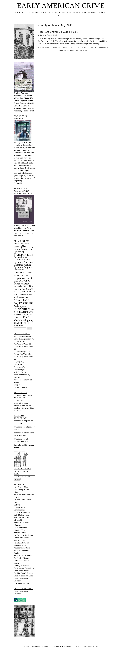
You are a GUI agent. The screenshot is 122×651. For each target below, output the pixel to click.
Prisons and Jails (23, 304)
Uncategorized (19, 387)
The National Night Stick (23, 576)
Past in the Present (20, 545)
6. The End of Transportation (23, 356)
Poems (16, 377)
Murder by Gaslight (21, 538)
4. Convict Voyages (20, 351)
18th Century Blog (21, 487)
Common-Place (19, 510)
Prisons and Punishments (23, 380)
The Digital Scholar (21, 566)
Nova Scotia (22, 295)
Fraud (21, 275)
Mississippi (17, 286)
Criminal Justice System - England (23, 266)
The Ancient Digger (21, 558)
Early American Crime (61, 5)
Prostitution (23, 306)
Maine (80, 47)
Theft (26, 317)
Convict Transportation (23, 253)
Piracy (16, 303)
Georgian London (20, 528)
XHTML (89, 646)
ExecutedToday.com (21, 517)
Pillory (94, 47)
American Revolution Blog (24, 495)
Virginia (18, 320)
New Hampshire (28, 289)
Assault (27, 244)
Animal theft (19, 243)
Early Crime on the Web (23, 405)
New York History (21, 540)
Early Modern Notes (21, 515)
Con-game (17, 249)
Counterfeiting (20, 257)
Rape (32, 309)
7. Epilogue (18, 362)
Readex (16, 553)
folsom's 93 (18, 520)
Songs (16, 385)
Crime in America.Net (22, 512)
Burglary (27, 246)
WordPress (43, 646)
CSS (96, 646)
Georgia (26, 275)
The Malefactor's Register (23, 573)
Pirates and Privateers (22, 548)
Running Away (20, 315)
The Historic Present (21, 571)
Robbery (28, 311)
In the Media (18, 372)
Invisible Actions (20, 533)
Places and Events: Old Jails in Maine (58, 32)
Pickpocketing (20, 300)
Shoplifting (30, 315)
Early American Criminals (24, 160)
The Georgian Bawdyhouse (24, 568)
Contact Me (18, 400)
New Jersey (17, 292)
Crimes (16, 365)
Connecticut (26, 249)
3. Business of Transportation (23, 346)
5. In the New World (20, 354)
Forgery (16, 275)
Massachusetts (23, 283)
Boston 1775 (18, 497)
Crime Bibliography (21, 403)
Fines (30, 273)
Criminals (17, 367)
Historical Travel (20, 530)
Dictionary (18, 370)
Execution (73, 47)
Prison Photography (21, 550)
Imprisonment (23, 278)
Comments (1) (81, 50)
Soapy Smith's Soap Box (23, 555)
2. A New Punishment (21, 344)
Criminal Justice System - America (23, 261)
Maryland (24, 280)
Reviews (17, 382)
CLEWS (17, 505)
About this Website (21, 336)
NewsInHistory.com (21, 543)
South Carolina (18, 318)
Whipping (28, 320)
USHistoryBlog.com (21, 583)
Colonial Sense (19, 507)
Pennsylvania (23, 297)
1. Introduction (19, 341)
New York (26, 291)
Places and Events (52, 47)
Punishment (69, 50)
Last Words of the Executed (24, 535)
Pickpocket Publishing (22, 233)
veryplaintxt (57, 646)
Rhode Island (19, 312)
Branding (18, 247)
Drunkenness (19, 270)
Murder (87, 47)
